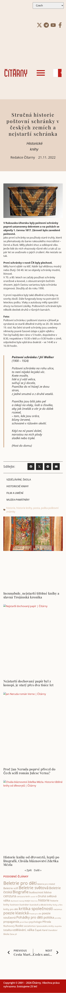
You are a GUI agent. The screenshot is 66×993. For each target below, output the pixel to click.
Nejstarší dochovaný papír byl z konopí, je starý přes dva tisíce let (28, 683)
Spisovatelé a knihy (45, 926)
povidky (58, 918)
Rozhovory (9, 925)
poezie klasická (16, 913)
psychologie (35, 921)
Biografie (21, 891)
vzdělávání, (19, 930)
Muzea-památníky (17, 499)
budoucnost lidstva (40, 892)
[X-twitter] (39, 25)
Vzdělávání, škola (18, 479)
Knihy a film (57, 904)
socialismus (30, 926)
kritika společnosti (36, 908)
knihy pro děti (10, 909)
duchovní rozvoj (17, 901)
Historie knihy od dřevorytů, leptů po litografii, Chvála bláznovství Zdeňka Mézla (31, 861)
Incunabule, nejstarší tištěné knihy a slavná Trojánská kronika (31, 595)
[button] (30, 466)
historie (10, 508)
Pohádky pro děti (29, 917)
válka (30, 930)
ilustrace (14, 904)
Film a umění (14, 493)
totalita (7, 930)
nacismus (57, 909)
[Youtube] (53, 25)
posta (36, 508)
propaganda (11, 921)
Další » (37, 870)
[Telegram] (46, 25)
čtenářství (52, 930)
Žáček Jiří (13, 934)
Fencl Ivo (34, 901)
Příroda (46, 921)
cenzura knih (23, 896)
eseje (27, 900)
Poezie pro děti (35, 913)
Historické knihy (17, 486)
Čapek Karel (41, 930)
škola (6, 934)
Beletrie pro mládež (46, 884)
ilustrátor (24, 904)
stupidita (58, 926)
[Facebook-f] (60, 25)
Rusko (19, 926)
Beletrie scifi (10, 888)
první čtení (24, 922)
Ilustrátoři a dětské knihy (40, 904)
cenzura (9, 896)
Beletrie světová (34, 887)
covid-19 (34, 897)
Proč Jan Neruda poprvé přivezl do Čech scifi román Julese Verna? (29, 771)
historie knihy (24, 508)
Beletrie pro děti (20, 883)
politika (49, 917)
